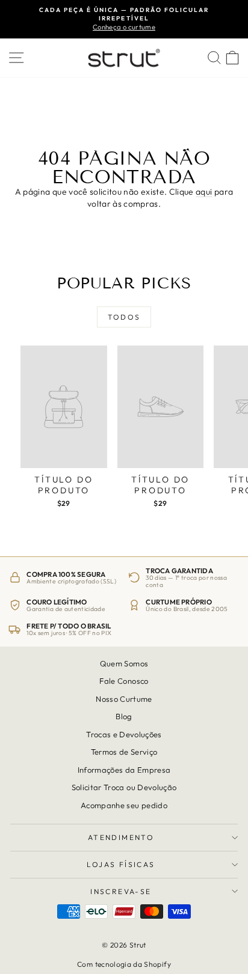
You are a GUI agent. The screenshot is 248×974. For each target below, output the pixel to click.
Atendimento (121, 837)
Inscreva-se (120, 891)
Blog (124, 716)
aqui (204, 191)
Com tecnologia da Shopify (124, 964)
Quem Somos (124, 663)
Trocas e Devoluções (124, 734)
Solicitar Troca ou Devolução (124, 787)
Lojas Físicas (121, 864)
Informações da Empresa (124, 770)
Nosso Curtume (124, 699)
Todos (124, 316)
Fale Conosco (123, 681)
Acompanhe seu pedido (124, 805)
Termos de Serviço (124, 751)
